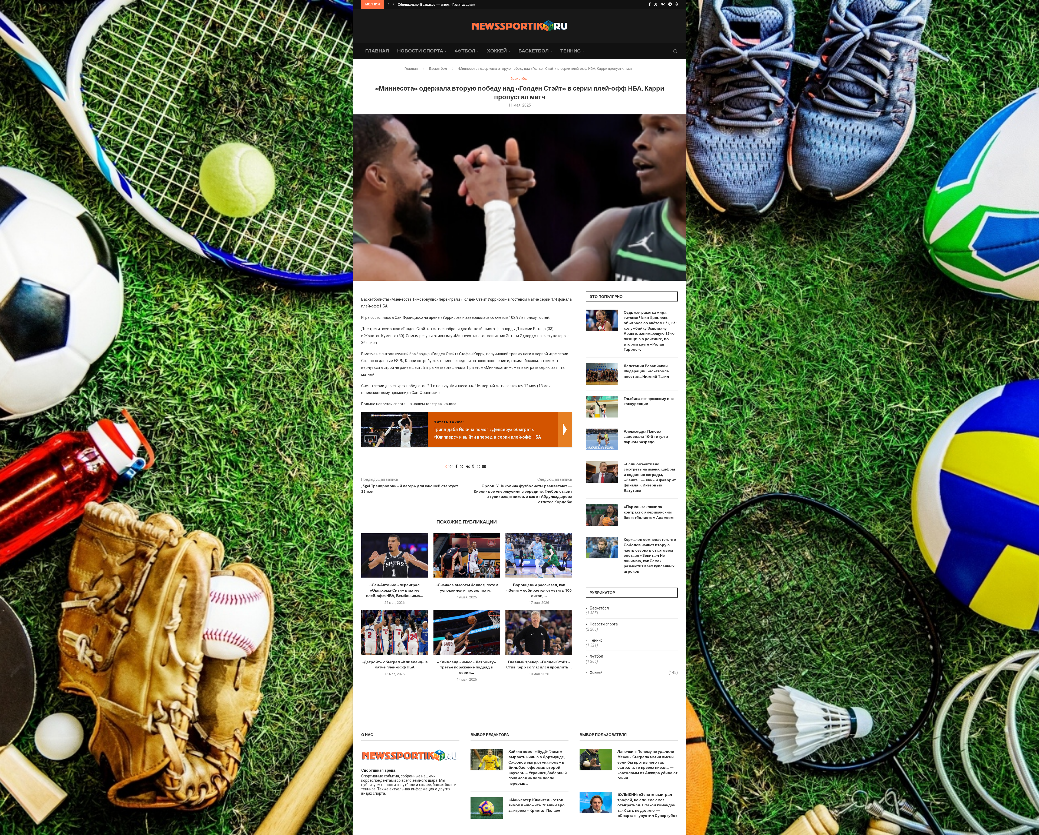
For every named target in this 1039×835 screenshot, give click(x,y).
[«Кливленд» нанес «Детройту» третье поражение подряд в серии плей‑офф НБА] (466, 632)
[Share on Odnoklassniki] (473, 466)
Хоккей (497, 50)
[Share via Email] (484, 466)
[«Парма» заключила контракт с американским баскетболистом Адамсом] (602, 515)
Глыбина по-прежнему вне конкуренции (649, 401)
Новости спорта (420, 50)
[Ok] (676, 4)
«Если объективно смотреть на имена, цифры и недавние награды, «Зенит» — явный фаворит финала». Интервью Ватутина (650, 477)
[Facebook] (649, 4)
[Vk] (663, 4)
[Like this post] (450, 466)
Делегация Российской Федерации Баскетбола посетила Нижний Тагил (646, 371)
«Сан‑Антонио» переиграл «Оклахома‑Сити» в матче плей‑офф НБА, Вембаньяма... (394, 590)
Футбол (465, 50)
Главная (377, 50)
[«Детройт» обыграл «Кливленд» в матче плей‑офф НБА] (394, 632)
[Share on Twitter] (461, 466)
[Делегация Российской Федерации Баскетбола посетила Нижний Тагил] (602, 374)
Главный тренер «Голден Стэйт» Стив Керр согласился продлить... (539, 664)
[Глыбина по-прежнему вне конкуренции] (602, 407)
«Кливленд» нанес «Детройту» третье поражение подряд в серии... (466, 667)
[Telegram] (670, 4)
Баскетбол (533, 50)
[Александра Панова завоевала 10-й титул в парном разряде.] (602, 439)
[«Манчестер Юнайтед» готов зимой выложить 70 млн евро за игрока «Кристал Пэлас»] (487, 808)
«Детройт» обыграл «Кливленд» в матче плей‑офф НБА (394, 664)
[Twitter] (655, 4)
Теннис (570, 50)
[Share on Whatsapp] (478, 466)
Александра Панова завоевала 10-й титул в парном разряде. (646, 437)
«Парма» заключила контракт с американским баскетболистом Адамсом (648, 512)
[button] (388, 4)
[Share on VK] (468, 466)
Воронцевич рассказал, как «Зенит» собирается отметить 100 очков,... (538, 590)
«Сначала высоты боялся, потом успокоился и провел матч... (466, 587)
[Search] (675, 51)
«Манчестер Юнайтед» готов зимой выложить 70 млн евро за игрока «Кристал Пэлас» (536, 805)
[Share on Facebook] (456, 466)
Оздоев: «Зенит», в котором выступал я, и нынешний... (442, 4)
